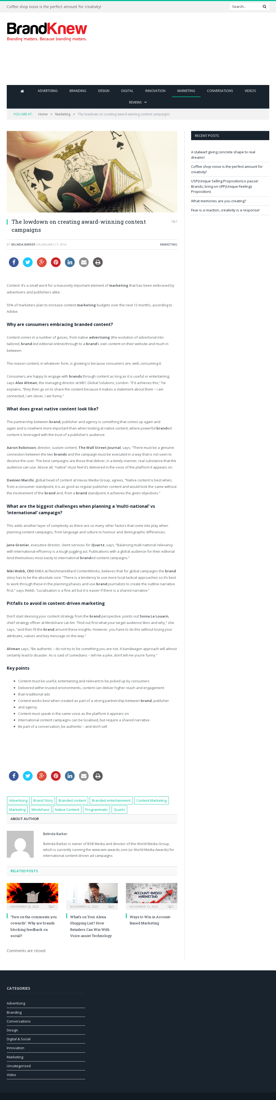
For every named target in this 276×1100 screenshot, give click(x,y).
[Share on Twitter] (28, 265)
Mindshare (40, 809)
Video (11, 1074)
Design (103, 90)
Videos (250, 90)
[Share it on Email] (84, 265)
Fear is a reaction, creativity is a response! (225, 210)
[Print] (98, 265)
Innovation (155, 90)
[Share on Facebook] (14, 265)
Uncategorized (19, 1065)
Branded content (72, 800)
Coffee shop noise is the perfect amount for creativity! (54, 6)
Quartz (119, 809)
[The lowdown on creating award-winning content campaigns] (92, 172)
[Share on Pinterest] (56, 265)
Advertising (48, 90)
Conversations (220, 90)
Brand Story (43, 800)
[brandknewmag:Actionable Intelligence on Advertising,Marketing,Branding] (47, 30)
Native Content (67, 809)
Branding (78, 90)
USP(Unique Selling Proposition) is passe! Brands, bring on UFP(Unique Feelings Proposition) (224, 186)
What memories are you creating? (218, 200)
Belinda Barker (23, 244)
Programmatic (96, 809)
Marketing (186, 90)
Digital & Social (18, 1039)
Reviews (135, 102)
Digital (127, 90)
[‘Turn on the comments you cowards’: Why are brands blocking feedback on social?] (32, 896)
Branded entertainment (111, 800)
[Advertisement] (172, 67)
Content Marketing (151, 800)
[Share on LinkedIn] (70, 265)
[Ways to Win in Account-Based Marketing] (151, 896)
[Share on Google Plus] (42, 265)
